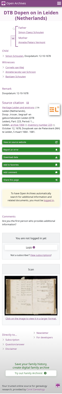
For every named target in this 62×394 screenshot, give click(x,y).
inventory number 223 (40, 124)
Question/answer (15, 344)
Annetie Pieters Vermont (31, 42)
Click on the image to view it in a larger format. (31, 318)
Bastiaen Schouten (15, 76)
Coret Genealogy (36, 389)
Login (29, 247)
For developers (44, 337)
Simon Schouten (14, 56)
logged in (49, 200)
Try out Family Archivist (29, 373)
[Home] (58, 385)
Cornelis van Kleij (14, 67)
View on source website (14, 142)
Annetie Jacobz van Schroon (20, 72)
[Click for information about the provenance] (27, 103)
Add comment (10, 172)
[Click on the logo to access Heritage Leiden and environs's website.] (52, 107)
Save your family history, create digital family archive (31, 365)
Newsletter (42, 333)
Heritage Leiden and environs (18, 107)
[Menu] (59, 3)
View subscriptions (40, 255)
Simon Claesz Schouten (31, 32)
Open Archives (16, 3)
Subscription (12, 339)
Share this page (11, 179)
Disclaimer (11, 348)
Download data (10, 157)
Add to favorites (11, 164)
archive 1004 (17, 124)
